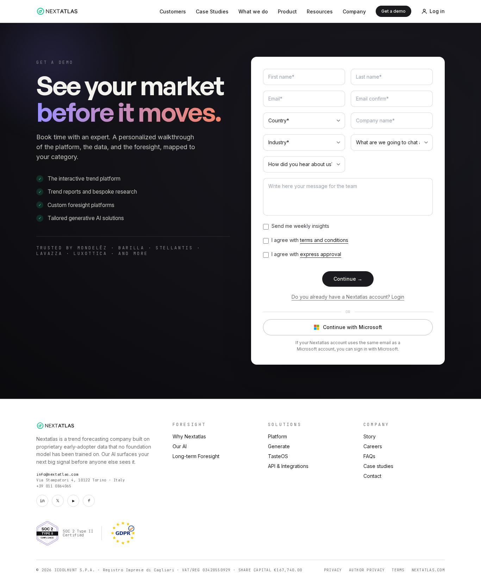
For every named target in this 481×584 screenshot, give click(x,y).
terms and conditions (324, 240)
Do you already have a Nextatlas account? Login (348, 297)
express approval (320, 254)
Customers (173, 11)
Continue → (347, 279)
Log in (437, 11)
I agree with (309, 240)
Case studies (378, 466)
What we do (253, 11)
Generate (279, 446)
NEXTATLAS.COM (428, 569)
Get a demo (393, 11)
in (42, 501)
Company (354, 11)
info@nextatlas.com (57, 474)
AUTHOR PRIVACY (367, 569)
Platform (277, 436)
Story (369, 436)
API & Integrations (288, 466)
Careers (372, 446)
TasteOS (278, 456)
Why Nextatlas (189, 436)
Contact (372, 476)
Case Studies (212, 11)
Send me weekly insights (300, 226)
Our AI (180, 446)
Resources (320, 11)
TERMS (398, 569)
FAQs (369, 456)
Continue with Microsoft (352, 327)
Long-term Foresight (196, 456)
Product (287, 11)
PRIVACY (333, 569)
